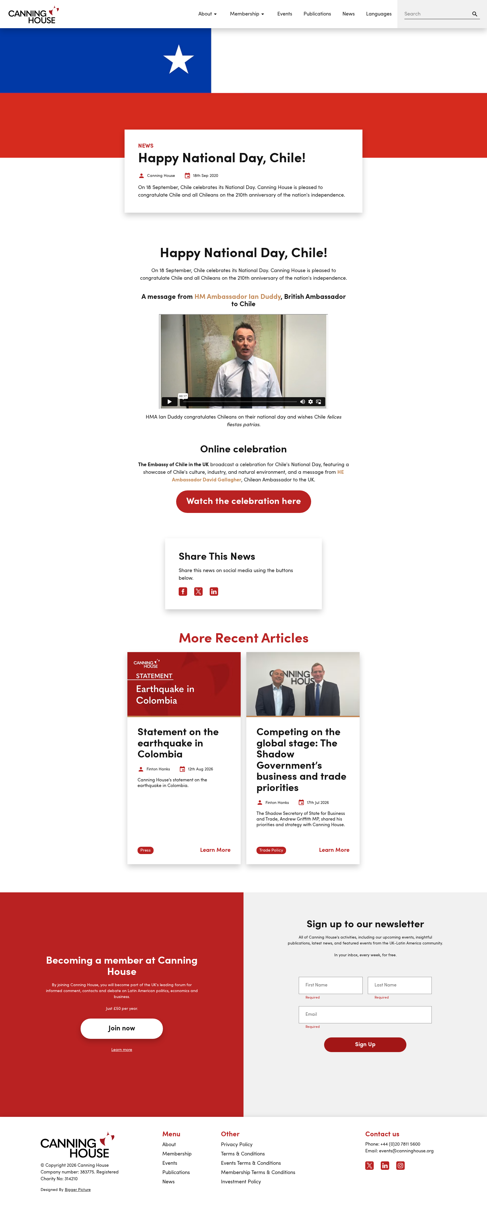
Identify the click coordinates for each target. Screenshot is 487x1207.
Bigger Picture (78, 1190)
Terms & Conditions (243, 1154)
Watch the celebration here (243, 501)
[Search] (475, 14)
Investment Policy (241, 1181)
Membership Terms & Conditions (258, 1172)
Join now (122, 1028)
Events (284, 14)
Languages (379, 14)
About (169, 1144)
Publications (317, 14)
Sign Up (365, 1045)
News (348, 14)
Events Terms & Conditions (251, 1163)
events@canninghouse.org (406, 1151)
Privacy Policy (237, 1144)
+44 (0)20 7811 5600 (400, 1144)
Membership (177, 1154)
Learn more (121, 1050)
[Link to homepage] (77, 1144)
